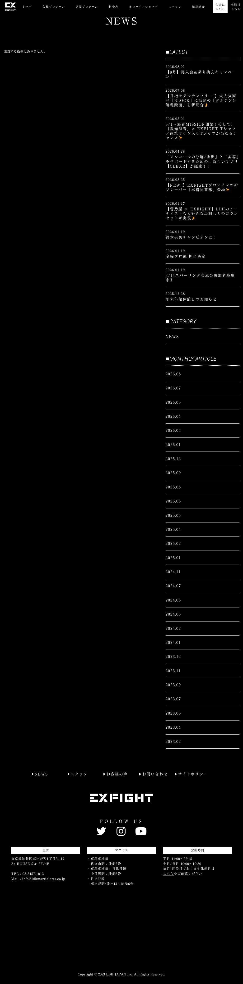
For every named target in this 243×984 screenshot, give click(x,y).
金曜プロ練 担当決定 (186, 256)
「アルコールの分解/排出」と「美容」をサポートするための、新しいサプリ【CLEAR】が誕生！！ (202, 161)
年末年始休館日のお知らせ (191, 299)
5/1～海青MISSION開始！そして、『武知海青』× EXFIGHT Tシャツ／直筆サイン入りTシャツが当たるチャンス (201, 131)
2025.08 (173, 487)
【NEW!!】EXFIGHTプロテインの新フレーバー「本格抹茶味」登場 (202, 187)
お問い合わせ (155, 774)
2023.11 (173, 671)
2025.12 (173, 459)
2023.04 (173, 727)
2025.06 (173, 501)
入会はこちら (220, 6)
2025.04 (173, 529)
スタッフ (174, 6)
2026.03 (173, 430)
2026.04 (173, 416)
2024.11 (173, 572)
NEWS (172, 336)
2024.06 (173, 600)
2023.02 (173, 741)
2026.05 (173, 402)
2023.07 (173, 699)
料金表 (113, 6)
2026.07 (173, 388)
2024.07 (173, 586)
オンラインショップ (143, 6)
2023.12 (173, 656)
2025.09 (173, 473)
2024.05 (173, 614)
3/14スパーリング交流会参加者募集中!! (200, 277)
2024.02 (173, 628)
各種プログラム (53, 6)
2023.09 (173, 685)
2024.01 (173, 642)
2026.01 (173, 445)
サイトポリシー (193, 774)
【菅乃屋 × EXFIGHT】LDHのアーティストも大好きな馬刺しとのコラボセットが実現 (202, 213)
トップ (27, 6)
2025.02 (173, 543)
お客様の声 (117, 774)
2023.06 (173, 713)
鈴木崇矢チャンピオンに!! (190, 237)
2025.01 (173, 558)
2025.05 (173, 515)
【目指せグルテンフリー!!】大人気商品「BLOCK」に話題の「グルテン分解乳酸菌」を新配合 (201, 100)
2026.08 (173, 374)
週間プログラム (87, 6)
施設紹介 (198, 6)
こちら (168, 873)
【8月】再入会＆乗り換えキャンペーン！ (201, 74)
